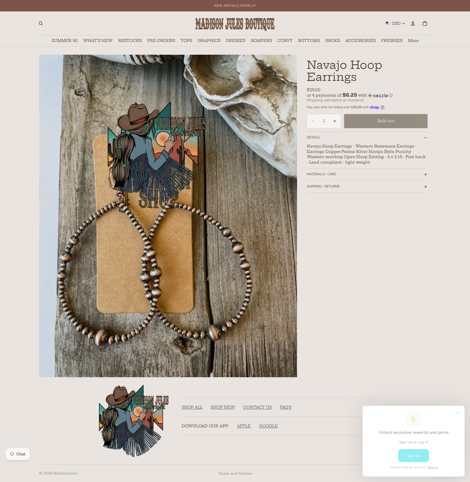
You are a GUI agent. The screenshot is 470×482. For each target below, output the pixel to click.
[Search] (41, 23)
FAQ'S (285, 407)
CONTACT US (257, 407)
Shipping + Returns (323, 186)
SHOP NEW (223, 407)
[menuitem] (413, 41)
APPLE (244, 425)
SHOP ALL (192, 407)
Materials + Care (321, 174)
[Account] (413, 23)
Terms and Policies (235, 473)
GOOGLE (268, 425)
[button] (367, 95)
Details (313, 137)
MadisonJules (65, 473)
